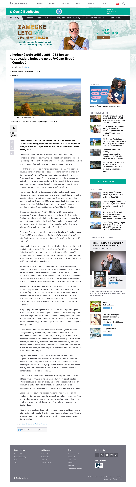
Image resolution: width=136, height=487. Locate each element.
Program (52, 3)
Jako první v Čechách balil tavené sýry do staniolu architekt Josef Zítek (114, 195)
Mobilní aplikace (47, 463)
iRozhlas (40, 3)
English (119, 477)
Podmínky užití (110, 477)
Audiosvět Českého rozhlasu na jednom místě (105, 106)
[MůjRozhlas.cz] (14, 76)
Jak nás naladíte (97, 18)
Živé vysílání (95, 97)
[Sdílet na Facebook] (12, 142)
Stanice (78, 3)
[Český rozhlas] (18, 3)
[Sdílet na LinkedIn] (12, 153)
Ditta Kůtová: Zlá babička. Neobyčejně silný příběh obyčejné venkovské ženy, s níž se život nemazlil (114, 119)
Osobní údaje (99, 477)
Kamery (109, 13)
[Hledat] (123, 3)
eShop (16, 463)
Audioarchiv (111, 11)
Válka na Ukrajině (20, 454)
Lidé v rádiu (72, 460)
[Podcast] (11, 135)
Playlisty (61, 18)
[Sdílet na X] (12, 147)
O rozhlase (91, 3)
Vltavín (26, 67)
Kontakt (110, 18)
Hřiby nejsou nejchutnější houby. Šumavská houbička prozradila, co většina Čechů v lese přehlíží (113, 130)
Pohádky (94, 93)
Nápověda (72, 457)
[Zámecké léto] (68, 35)
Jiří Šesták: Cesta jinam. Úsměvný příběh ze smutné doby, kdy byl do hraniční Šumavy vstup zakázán (114, 142)
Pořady (39, 18)
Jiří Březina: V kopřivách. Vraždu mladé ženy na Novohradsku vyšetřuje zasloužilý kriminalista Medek (113, 166)
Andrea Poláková (41, 424)
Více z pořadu (97, 190)
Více (119, 18)
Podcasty (44, 460)
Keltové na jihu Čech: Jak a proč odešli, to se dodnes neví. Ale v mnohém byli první (114, 205)
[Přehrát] (13, 128)
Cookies (90, 477)
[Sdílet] (15, 135)
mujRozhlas (65, 3)
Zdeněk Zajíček (28, 424)
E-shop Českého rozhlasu (102, 238)
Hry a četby (95, 90)
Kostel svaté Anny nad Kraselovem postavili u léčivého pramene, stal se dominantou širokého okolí (114, 215)
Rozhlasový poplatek (75, 469)
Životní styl (15, 18)
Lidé (69, 18)
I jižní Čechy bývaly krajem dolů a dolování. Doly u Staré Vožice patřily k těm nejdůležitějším (114, 226)
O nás (85, 18)
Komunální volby (20, 457)
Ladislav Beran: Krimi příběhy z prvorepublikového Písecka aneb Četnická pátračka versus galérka (113, 154)
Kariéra (70, 463)
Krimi (104, 90)
